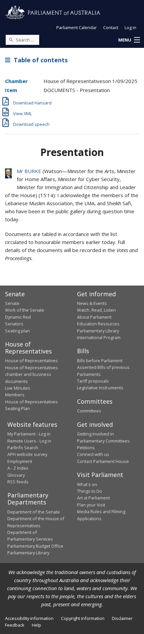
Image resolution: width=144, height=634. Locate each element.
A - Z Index (17, 468)
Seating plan (17, 331)
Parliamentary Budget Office (35, 546)
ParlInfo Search (22, 448)
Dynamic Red (18, 317)
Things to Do (89, 491)
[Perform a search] (11, 39)
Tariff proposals (93, 381)
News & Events (92, 303)
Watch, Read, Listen (96, 310)
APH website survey (27, 454)
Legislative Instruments (100, 388)
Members (14, 395)
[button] (129, 40)
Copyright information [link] (82, 618)
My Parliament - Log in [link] (29, 434)
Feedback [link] (14, 625)
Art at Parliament (93, 498)
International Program (99, 337)
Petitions (86, 448)
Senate (12, 303)
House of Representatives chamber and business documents (31, 374)
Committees (89, 411)
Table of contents (39, 60)
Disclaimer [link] (122, 618)
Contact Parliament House (103, 461)
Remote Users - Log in (29, 441)
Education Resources (98, 324)
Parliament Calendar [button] (76, 27)
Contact (110, 27)
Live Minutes (17, 388)
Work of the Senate (24, 310)
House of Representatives (31, 361)
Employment (19, 461)
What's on (87, 484)
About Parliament (94, 317)
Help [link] (36, 625)
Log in (130, 27)
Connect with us (93, 454)
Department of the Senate (33, 512)
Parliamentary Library (98, 331)
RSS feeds (17, 482)
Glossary (16, 475)
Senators (14, 324)
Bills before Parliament (100, 361)
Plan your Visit (91, 505)
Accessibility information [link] (29, 618)
